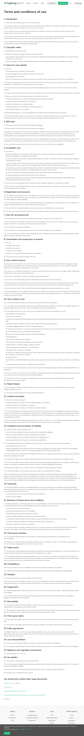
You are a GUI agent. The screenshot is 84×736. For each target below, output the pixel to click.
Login (52, 3)
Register (64, 3)
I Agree (7, 733)
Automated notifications (32, 718)
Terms (20, 729)
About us (71, 718)
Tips (12, 720)
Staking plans (51, 720)
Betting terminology (52, 718)
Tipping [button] (28, 3)
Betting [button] (35, 3)
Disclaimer (7, 699)
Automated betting (32, 715)
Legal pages (71, 720)
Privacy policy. (28, 729)
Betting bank (32, 720)
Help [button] (42, 3)
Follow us (72, 723)
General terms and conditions (12, 683)
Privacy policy (8, 687)
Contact (52, 723)
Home (71, 715)
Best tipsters (12, 718)
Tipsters (12, 715)
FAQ (52, 715)
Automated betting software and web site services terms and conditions (24, 695)
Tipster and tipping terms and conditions (15, 691)
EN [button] (70, 3)
